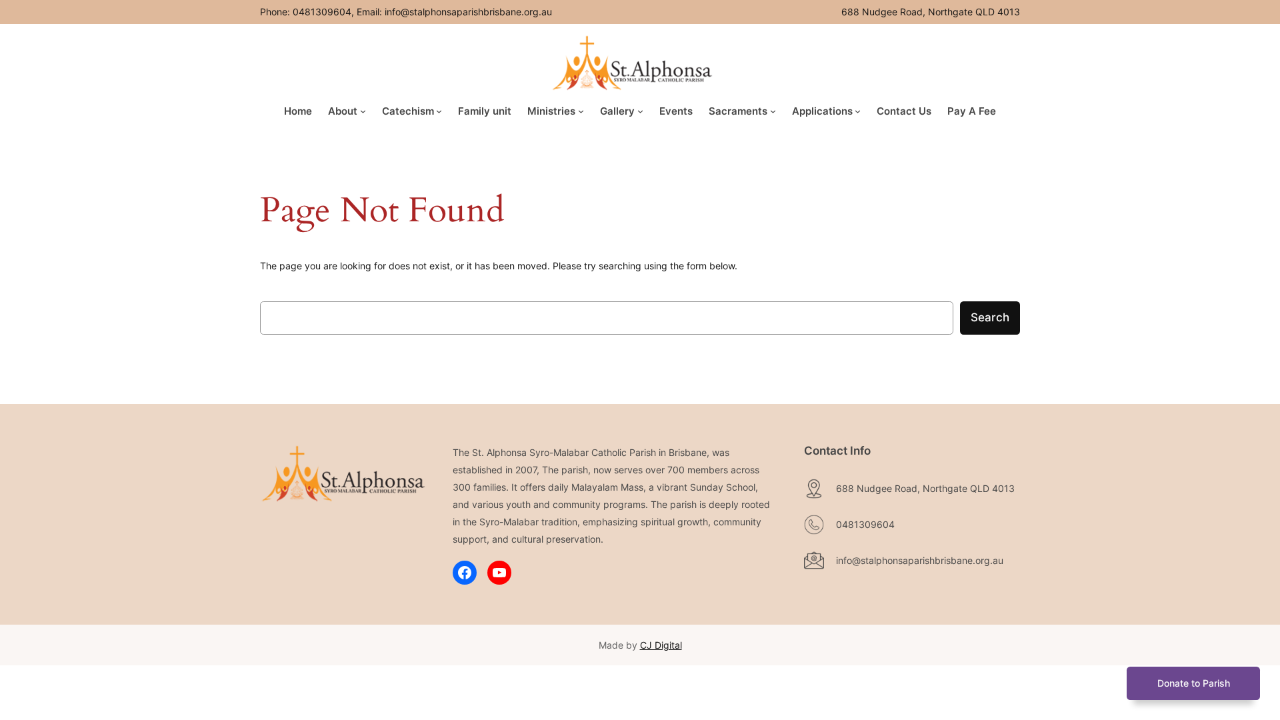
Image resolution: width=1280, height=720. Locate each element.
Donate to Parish (1193, 683)
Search (990, 317)
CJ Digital (661, 645)
